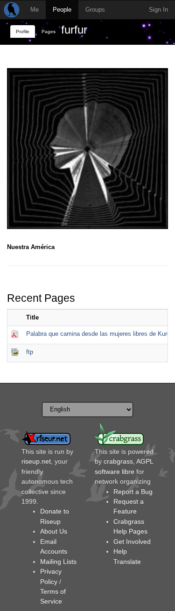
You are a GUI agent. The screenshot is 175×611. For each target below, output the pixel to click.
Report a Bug (133, 491)
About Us (53, 531)
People (62, 9)
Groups (95, 9)
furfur (74, 29)
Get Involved (132, 541)
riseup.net (36, 461)
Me (34, 9)
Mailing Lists (58, 561)
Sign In (158, 9)
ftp (29, 351)
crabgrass (118, 461)
